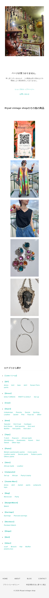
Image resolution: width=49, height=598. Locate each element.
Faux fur (31, 415)
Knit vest (31, 426)
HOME (5, 579)
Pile (22, 415)
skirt (25, 385)
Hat (21, 547)
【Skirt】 (7, 462)
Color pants (32, 452)
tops (19, 385)
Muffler (7, 428)
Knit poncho (20, 426)
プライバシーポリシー (11, 585)
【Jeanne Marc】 (11, 481)
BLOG (29, 579)
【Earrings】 (9, 512)
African (15, 475)
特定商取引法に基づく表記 (36, 585)
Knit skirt (27, 428)
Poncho (19, 412)
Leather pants (9, 454)
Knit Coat (17, 424)
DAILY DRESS (9, 397)
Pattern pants (36, 454)
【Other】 (8, 543)
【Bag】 (7, 493)
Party (17, 497)
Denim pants (23, 454)
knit (12, 385)
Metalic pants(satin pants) (14, 452)
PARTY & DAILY (24, 397)
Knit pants (17, 428)
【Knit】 (7, 421)
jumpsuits (37, 485)
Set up (36, 397)
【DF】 (7, 382)
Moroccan (8, 497)
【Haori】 (8, 409)
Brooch (14, 547)
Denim (27, 412)
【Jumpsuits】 (10, 472)
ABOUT (17, 579)
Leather (7, 415)
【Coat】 (7, 403)
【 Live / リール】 (11, 376)
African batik (27, 438)
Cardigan (27, 424)
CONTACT (42, 579)
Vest (38, 440)
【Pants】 (8, 448)
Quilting (36, 412)
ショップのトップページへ (24, 89)
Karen (30, 440)
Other (39, 415)
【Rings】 (8, 531)
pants (6, 387)
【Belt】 (7, 537)
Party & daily (26, 475)
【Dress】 (8, 393)
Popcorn (15, 438)
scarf (6, 547)
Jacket (15, 415)
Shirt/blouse (9, 440)
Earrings (7, 516)
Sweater (7, 424)
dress (6, 385)
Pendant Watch (10, 525)
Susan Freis (35, 385)
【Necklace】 (9, 522)
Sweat (6, 442)
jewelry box (8, 549)
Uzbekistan (8, 412)
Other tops (16, 442)
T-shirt (6, 438)
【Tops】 (7, 434)
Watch (6, 506)
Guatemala (21, 440)
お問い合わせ (24, 94)
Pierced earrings (20, 516)
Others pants (9, 456)
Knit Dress (8, 426)
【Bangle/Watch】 (11, 503)
